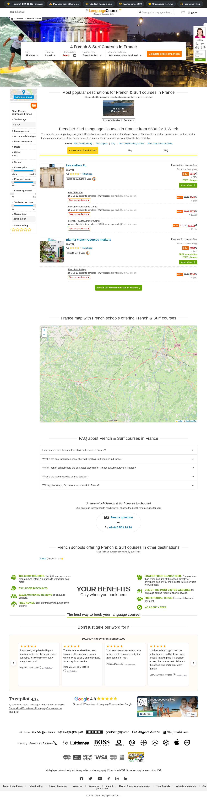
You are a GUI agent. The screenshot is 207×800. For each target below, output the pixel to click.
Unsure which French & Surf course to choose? (118, 503)
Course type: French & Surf (82, 150)
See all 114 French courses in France (117, 287)
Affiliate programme (186, 786)
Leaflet (179, 421)
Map (130, 150)
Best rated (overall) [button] (83, 143)
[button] (183, 14)
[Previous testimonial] (13, 663)
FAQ (166, 150)
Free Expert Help (192, 4)
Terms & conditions (12, 786)
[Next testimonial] (194, 663)
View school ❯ (188, 185)
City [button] (113, 143)
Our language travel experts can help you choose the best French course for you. (118, 508)
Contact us (94, 786)
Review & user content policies (134, 786)
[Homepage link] (12, 19)
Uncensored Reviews (162, 4)
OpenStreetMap (190, 421)
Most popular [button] (102, 143)
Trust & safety (163, 786)
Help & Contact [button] (17, 12)
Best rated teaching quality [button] (131, 143)
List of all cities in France (117, 120)
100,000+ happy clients (101, 4)
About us (77, 786)
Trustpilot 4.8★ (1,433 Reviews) (27, 4)
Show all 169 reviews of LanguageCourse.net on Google (102, 704)
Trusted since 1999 (132, 4)
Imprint (109, 786)
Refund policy (36, 786)
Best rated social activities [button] (160, 143)
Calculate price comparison (164, 53)
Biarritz (43, 558)
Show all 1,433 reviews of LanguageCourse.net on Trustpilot (35, 710)
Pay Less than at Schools (66, 4)
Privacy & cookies (58, 786)
